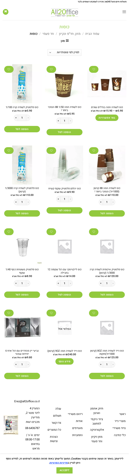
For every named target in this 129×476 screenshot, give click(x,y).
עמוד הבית (92, 33)
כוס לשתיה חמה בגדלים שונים (107, 107)
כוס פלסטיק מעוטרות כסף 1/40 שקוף (22, 271)
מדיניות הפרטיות (59, 463)
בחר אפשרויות (107, 118)
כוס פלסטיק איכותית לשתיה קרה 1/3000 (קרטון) (107, 271)
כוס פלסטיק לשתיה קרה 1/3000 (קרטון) (22, 190)
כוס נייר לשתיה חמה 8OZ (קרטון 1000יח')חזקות (107, 352)
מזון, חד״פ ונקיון (69, 33)
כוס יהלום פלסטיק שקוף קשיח (64, 188)
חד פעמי (48, 33)
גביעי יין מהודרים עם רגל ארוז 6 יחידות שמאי (22, 352)
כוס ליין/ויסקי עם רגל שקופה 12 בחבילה (64, 271)
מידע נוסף (64, 361)
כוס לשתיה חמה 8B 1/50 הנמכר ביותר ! (64, 109)
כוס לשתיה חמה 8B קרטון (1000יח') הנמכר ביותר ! (107, 190)
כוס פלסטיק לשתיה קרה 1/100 (22, 107)
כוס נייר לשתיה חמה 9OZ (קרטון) (64, 351)
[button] (124, 12)
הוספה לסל (64, 132)
